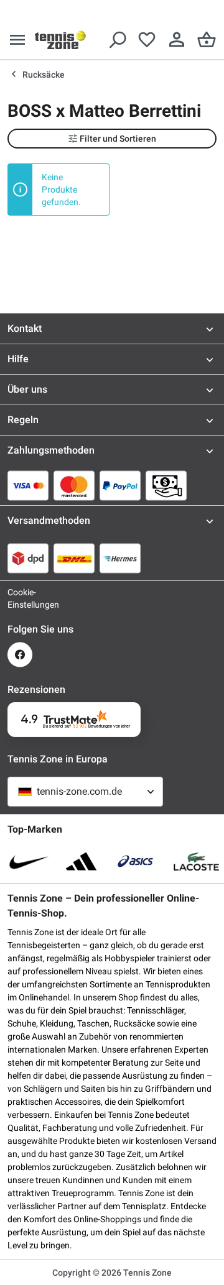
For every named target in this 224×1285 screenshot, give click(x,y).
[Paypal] (120, 485)
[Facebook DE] (19, 654)
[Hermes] (120, 558)
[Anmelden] (177, 40)
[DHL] (74, 558)
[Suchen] (117, 40)
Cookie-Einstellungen (19, 598)
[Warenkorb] (207, 40)
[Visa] (28, 485)
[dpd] (28, 558)
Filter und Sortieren (118, 139)
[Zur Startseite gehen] (60, 39)
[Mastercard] (74, 485)
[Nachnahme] (166, 485)
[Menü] (17, 40)
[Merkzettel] (147, 40)
